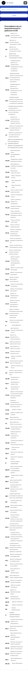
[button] (25, 2)
